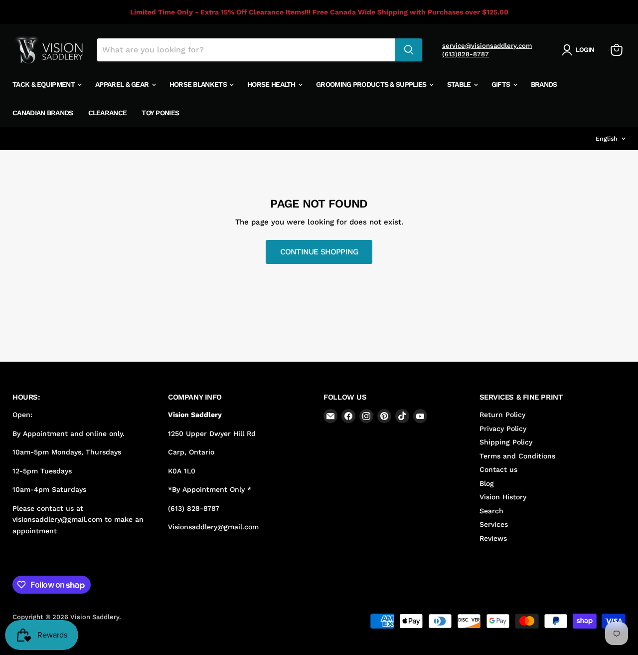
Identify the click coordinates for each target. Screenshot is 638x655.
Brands (544, 84)
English (607, 138)
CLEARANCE (107, 113)
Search (491, 511)
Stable (460, 84)
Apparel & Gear (123, 84)
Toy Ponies (160, 113)
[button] (580, 50)
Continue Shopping (319, 251)
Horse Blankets (199, 84)
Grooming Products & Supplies (372, 84)
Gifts (501, 84)
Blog (486, 483)
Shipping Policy (505, 442)
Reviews (493, 538)
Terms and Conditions (517, 456)
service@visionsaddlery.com (487, 45)
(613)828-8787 (465, 54)
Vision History (502, 497)
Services (493, 524)
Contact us (498, 469)
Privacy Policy (502, 429)
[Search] (408, 49)
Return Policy (502, 415)
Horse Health (272, 84)
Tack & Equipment (44, 84)
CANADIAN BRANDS (42, 113)
